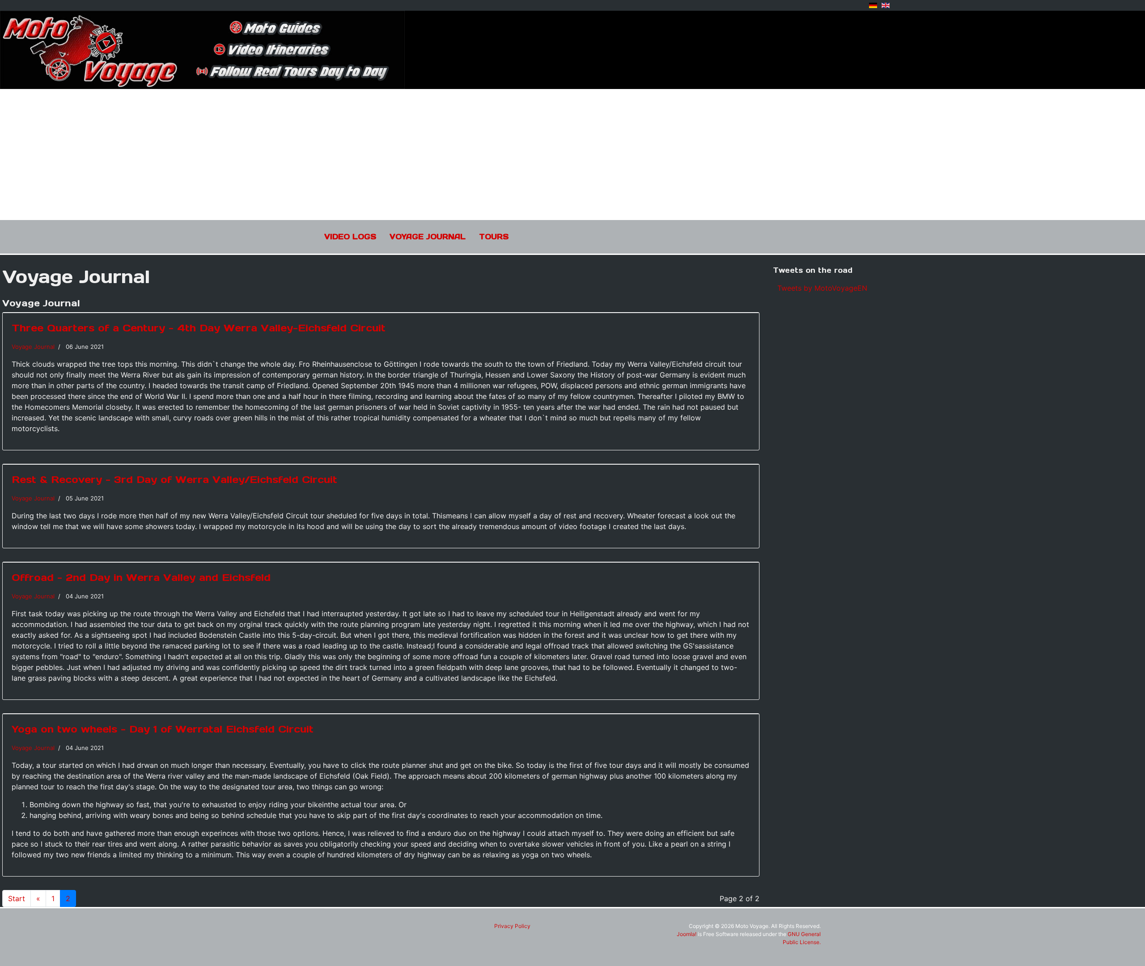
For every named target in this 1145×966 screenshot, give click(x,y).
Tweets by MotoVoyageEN (822, 288)
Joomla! (686, 934)
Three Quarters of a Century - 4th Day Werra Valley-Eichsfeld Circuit (199, 328)
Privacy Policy (512, 926)
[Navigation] (817, 236)
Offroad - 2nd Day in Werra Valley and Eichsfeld (141, 577)
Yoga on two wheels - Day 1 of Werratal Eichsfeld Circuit (163, 729)
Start (16, 898)
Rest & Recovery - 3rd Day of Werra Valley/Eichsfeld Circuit (174, 479)
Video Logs (350, 236)
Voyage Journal (428, 236)
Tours (494, 236)
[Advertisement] (572, 153)
